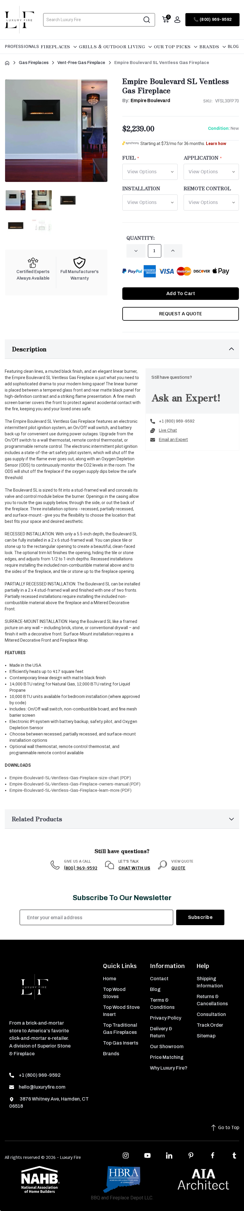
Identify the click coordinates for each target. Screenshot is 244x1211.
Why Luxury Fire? (168, 1067)
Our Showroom (167, 1046)
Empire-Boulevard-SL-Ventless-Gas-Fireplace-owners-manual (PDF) (75, 784)
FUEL (129, 157)
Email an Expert (173, 439)
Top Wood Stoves (114, 993)
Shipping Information (210, 982)
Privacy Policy (165, 1017)
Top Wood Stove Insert (121, 1011)
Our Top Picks (173, 46)
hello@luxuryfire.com (42, 1087)
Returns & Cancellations (212, 1000)
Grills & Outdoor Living (112, 46)
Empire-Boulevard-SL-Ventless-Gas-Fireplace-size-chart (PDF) (70, 778)
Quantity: (140, 237)
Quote (178, 868)
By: (146, 100)
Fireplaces (56, 46)
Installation (141, 188)
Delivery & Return (161, 1032)
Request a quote (180, 314)
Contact (159, 978)
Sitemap (206, 1035)
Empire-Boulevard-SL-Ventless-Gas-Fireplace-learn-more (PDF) (71, 790)
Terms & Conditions (162, 1004)
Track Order (210, 1025)
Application (201, 157)
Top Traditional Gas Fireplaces (120, 1029)
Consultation (211, 1014)
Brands (209, 46)
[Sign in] (177, 19)
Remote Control (207, 188)
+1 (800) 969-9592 (177, 421)
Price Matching (166, 1057)
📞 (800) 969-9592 (212, 19)
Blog (233, 46)
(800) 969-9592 (81, 868)
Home (109, 978)
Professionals (22, 46)
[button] (122, 349)
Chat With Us (134, 868)
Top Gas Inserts (120, 1042)
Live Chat (168, 430)
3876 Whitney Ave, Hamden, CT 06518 (49, 1102)
